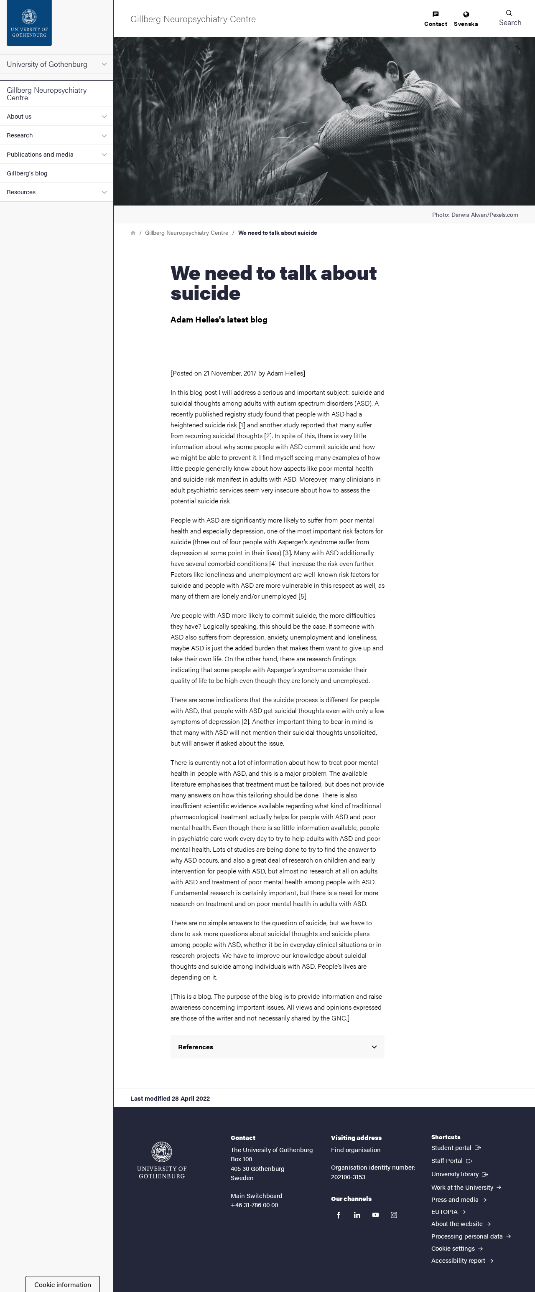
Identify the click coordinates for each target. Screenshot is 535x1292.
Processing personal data (467, 1235)
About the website (457, 1223)
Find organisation (356, 1149)
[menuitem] (436, 19)
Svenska (466, 23)
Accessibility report (459, 1260)
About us (19, 116)
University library (460, 1173)
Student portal (457, 1147)
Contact (435, 23)
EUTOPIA (445, 1211)
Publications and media (40, 154)
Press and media (455, 1199)
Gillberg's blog (27, 172)
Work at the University (463, 1187)
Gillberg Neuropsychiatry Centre (47, 93)
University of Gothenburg (47, 63)
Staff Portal (452, 1160)
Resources (21, 191)
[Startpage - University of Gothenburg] (56, 27)
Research (20, 134)
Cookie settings (453, 1248)
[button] (510, 18)
